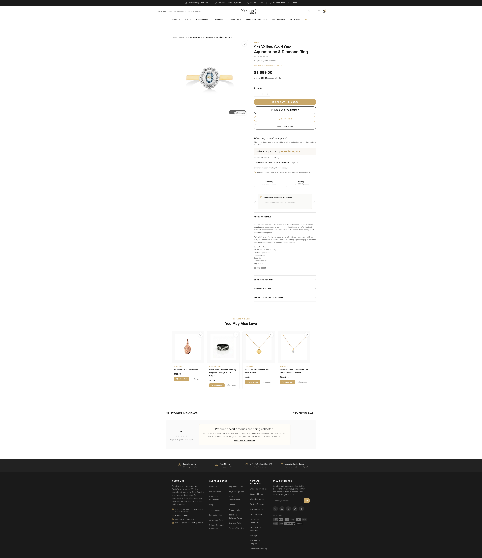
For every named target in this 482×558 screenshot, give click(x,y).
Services (220, 19)
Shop (188, 19)
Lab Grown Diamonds (255, 520)
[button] (285, 217)
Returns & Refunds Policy (235, 516)
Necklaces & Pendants (255, 529)
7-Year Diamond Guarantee (216, 526)
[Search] (309, 11)
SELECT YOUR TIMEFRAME (274, 158)
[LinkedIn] (288, 508)
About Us (213, 486)
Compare (197, 379)
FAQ (211, 505)
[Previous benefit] (255, 201)
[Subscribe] (307, 500)
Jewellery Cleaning (258, 549)
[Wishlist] (319, 11)
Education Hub (215, 515)
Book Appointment (234, 498)
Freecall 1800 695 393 (194, 11)
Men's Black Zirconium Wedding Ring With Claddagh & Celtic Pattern (222, 372)
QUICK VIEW (189, 361)
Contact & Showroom (214, 498)
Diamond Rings (256, 494)
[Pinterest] (301, 508)
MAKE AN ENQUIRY (285, 127)
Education (235, 19)
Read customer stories (244, 440)
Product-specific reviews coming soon (268, 65)
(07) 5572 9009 (179, 11)
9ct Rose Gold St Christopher (186, 369)
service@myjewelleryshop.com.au (189, 523)
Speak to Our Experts (256, 19)
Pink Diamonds (256, 509)
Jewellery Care (216, 520)
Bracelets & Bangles (255, 542)
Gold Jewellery (257, 514)
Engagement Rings (258, 489)
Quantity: (258, 88)
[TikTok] (294, 508)
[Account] (314, 11)
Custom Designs (257, 504)
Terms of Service (236, 528)
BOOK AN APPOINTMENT (286, 110)
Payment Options (236, 492)
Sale (307, 19)
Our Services (215, 492)
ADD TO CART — (285, 102)
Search (232, 505)
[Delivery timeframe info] (278, 158)
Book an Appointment (164, 11)
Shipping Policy (236, 523)
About (176, 19)
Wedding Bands (257, 499)
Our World (295, 19)
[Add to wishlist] (244, 44)
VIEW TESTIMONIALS (303, 413)
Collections (203, 19)
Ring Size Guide (236, 486)
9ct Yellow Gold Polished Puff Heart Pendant (257, 371)
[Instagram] (281, 508)
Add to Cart (183, 379)
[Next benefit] (314, 201)
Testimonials (278, 19)
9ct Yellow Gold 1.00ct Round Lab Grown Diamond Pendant (294, 371)
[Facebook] (275, 508)
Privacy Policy (235, 510)
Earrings (253, 536)
